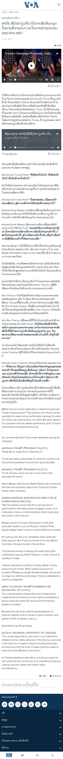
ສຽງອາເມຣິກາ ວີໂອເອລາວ (18, 137)
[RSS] (31, 704)
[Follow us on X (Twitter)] (24, 704)
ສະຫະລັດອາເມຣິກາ (10, 18)
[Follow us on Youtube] (11, 704)
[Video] (22, 755)
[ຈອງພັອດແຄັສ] (44, 704)
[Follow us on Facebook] (4, 704)
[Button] (57, 45)
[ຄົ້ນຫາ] (52, 755)
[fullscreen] (58, 80)
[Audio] (37, 755)
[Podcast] (38, 704)
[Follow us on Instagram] (18, 704)
